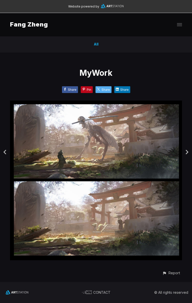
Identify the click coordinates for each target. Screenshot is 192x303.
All (96, 44)
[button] (171, 273)
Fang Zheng (29, 24)
